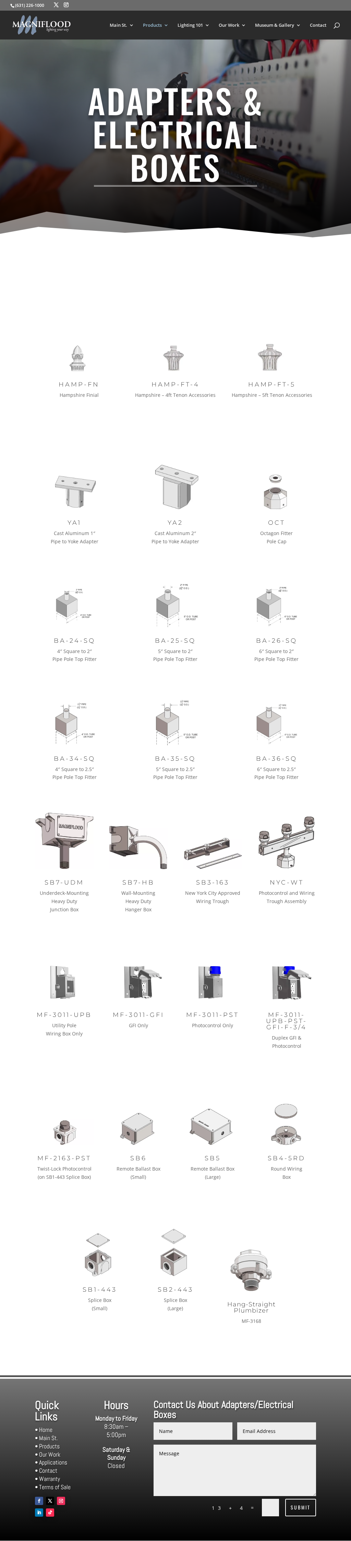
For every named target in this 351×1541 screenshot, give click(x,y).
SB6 (138, 1158)
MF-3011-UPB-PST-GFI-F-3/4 (286, 1021)
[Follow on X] (50, 1501)
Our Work (229, 25)
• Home (43, 1430)
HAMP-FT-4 (175, 384)
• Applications (51, 1462)
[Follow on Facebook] (39, 1501)
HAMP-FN (79, 384)
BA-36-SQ (276, 758)
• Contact (46, 1470)
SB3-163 (212, 882)
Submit (301, 1507)
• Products (47, 1446)
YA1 (74, 522)
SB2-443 (175, 1289)
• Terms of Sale (53, 1487)
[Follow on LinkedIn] (39, 1512)
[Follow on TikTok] (50, 1512)
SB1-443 (100, 1289)
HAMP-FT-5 (271, 384)
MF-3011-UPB (64, 1015)
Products (152, 25)
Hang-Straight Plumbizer (251, 1307)
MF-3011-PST (212, 1015)
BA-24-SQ (74, 640)
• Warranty (47, 1479)
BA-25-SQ (175, 640)
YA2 (175, 522)
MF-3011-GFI (138, 1015)
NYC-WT (287, 882)
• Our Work (47, 1454)
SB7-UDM (64, 882)
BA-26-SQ (276, 640)
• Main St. (46, 1438)
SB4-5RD (286, 1158)
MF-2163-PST (64, 1158)
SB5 (213, 1158)
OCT (276, 522)
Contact (318, 25)
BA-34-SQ (74, 758)
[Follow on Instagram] (61, 1501)
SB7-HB (138, 882)
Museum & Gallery (274, 25)
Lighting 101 (190, 25)
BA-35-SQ (175, 758)
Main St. (118, 25)
